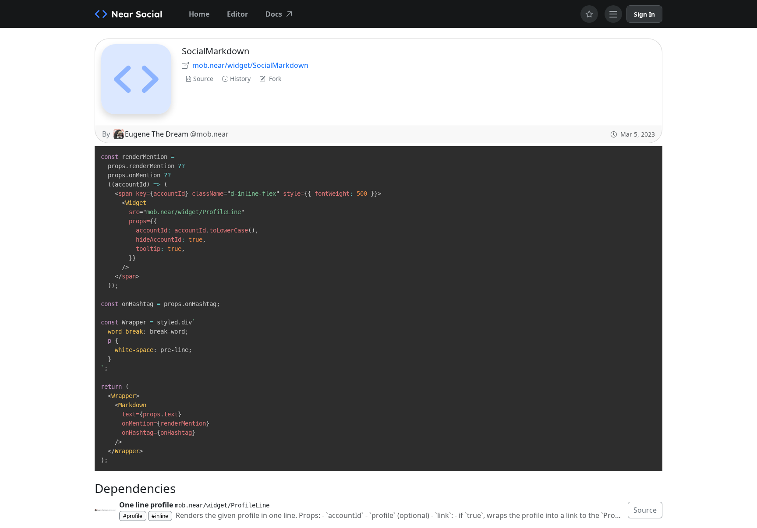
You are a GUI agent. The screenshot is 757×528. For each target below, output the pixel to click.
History (240, 78)
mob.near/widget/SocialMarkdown (250, 65)
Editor (237, 14)
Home (199, 14)
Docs (273, 14)
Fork (275, 78)
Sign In (644, 14)
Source (203, 78)
